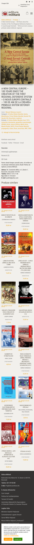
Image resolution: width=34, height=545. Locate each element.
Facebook (4, 143)
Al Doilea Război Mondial (15, 114)
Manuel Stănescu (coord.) (13, 112)
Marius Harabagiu (26, 272)
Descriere (4, 148)
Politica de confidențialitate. (11, 535)
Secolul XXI (4, 118)
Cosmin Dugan (25, 223)
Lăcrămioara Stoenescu (8, 219)
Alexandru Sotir (8, 413)
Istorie (26, 114)
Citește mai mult (8, 222)
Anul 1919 (26, 120)
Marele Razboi (5, 126)
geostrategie (27, 122)
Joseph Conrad (8, 316)
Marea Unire (24, 124)
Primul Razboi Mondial (22, 126)
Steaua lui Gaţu (25, 451)
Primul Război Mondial (16, 116)
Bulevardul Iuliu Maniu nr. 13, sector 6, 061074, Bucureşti (15, 479)
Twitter (10, 143)
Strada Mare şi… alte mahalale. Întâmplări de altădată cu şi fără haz (8, 454)
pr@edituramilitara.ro (12, 486)
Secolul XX (27, 116)
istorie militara (15, 124)
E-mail (22, 143)
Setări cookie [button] (8, 539)
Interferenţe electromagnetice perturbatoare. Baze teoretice (8, 408)
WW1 (26, 128)
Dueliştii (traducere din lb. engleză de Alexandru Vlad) (8, 312)
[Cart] (27, 13)
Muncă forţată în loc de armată (8, 216)
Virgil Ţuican (8, 358)
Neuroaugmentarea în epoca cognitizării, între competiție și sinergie (25, 218)
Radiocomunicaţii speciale (25, 406)
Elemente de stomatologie (8, 355)
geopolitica (19, 122)
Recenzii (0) (5, 155)
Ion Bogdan (29, 410)
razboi (11, 128)
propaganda (5, 128)
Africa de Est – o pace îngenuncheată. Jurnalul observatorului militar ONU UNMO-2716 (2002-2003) (25, 265)
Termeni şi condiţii (7, 499)
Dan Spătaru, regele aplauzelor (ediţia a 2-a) (25, 312)
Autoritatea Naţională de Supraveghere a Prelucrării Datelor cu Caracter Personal (14, 503)
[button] (10, 132)
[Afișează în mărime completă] (4, 36)
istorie (8, 124)
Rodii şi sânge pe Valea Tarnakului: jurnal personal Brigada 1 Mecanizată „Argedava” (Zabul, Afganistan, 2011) (25, 359)
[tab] (17, 148)
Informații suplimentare (9, 152)
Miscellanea (5, 116)
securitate (21, 128)
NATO (12, 126)
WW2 (29, 128)
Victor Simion (8, 461)
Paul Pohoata (25, 412)
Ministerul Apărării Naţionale (10, 512)
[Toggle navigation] (31, 13)
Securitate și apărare (15, 118)
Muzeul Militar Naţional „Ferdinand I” (12, 521)
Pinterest (16, 143)
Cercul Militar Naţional (8, 518)
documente (11, 122)
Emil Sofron (22, 410)
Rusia (15, 128)
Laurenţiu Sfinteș (9, 267)
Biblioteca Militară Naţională (10, 523)
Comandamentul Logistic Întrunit (11, 515)
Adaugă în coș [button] (8, 270)
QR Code (4, 159)
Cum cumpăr (5, 493)
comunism (4, 122)
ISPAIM (3, 124)
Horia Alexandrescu (25, 454)
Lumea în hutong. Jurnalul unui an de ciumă (8, 262)
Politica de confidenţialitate (10, 496)
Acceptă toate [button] (18, 539)
